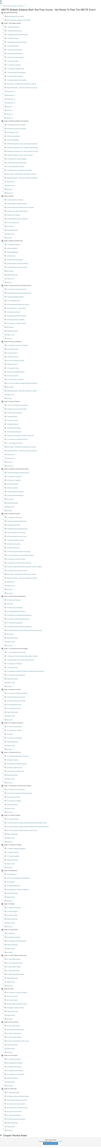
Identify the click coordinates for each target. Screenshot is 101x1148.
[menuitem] (1, 3)
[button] (1, 1)
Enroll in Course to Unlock (50, 1143)
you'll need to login (57, 1141)
